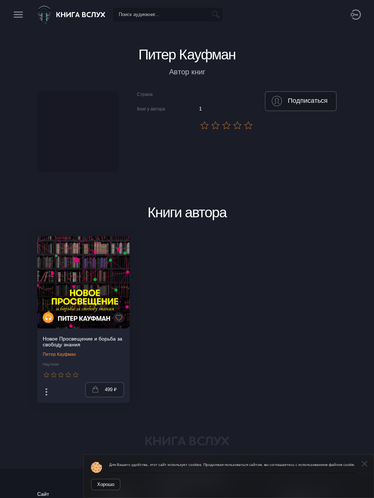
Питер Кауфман (59, 354)
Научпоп (51, 364)
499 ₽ (111, 389)
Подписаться (308, 100)
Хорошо (105, 484)
